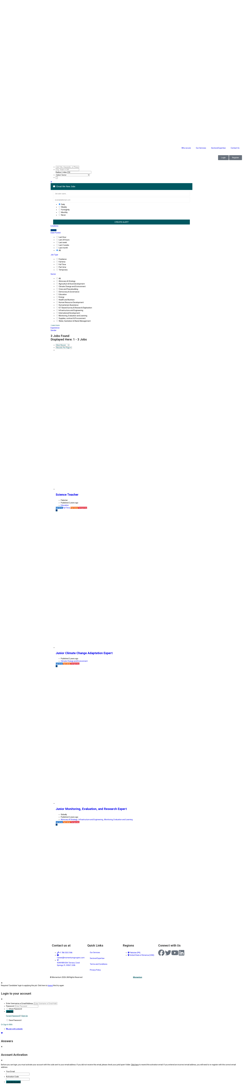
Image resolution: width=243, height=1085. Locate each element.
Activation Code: (12, 1077)
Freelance (63, 259)
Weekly (64, 207)
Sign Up (25, 1016)
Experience (55, 328)
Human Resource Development (71, 302)
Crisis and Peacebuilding (68, 289)
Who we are (186, 148)
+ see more (55, 325)
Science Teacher (67, 494)
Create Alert (122, 222)
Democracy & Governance (69, 292)
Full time (62, 262)
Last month (63, 248)
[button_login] (223, 157)
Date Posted (55, 233)
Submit (53, 230)
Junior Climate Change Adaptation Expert (84, 653)
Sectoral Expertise (218, 148)
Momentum (137, 977)
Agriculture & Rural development (72, 284)
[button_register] (235, 157)
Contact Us (235, 148)
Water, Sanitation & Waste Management (75, 321)
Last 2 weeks (64, 245)
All (60, 250)
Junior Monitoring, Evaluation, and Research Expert (91, 809)
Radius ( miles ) (62, 172)
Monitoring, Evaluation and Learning (73, 316)
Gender (53, 330)
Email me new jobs (65, 186)
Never (63, 215)
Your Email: (10, 1071)
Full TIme (62, 264)
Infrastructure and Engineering (71, 310)
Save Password (15, 1020)
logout (50, 985)
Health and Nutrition (67, 300)
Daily (63, 204)
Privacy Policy (95, 970)
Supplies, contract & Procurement (72, 318)
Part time (62, 267)
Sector (53, 274)
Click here (135, 1065)
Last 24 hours (64, 240)
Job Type (54, 255)
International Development (69, 313)
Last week (63, 242)
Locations (54, 226)
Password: (10, 1006)
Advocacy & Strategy (67, 281)
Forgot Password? (13, 1016)
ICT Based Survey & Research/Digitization (75, 308)
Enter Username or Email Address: (19, 1003)
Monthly (64, 212)
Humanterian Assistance (68, 305)
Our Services (201, 148)
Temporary (63, 270)
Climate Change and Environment (72, 286)
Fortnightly (65, 210)
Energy (61, 297)
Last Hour (62, 237)
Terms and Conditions (98, 964)
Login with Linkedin (15, 1029)
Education (63, 294)
